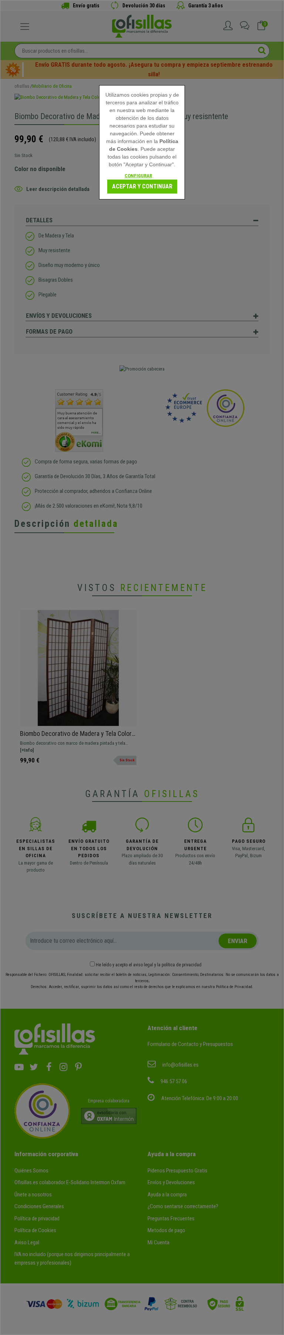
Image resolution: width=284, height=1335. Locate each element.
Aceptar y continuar (142, 186)
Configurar (138, 175)
